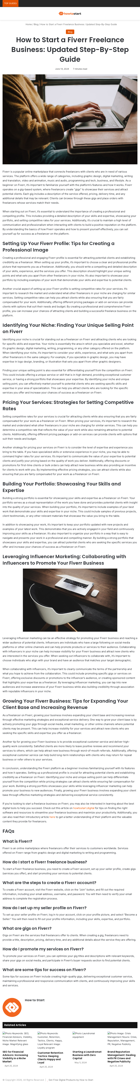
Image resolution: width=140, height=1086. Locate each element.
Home (28, 24)
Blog (36, 24)
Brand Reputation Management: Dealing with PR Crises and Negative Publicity (122, 1056)
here (52, 817)
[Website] (27, 1006)
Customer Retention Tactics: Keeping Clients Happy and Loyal (50, 1057)
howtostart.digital (83, 808)
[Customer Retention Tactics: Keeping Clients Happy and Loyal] (52, 1041)
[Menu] (135, 15)
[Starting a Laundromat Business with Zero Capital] (87, 1040)
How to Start (35, 1000)
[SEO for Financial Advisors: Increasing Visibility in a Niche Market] (17, 1040)
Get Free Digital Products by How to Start (71, 1079)
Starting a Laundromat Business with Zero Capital (87, 1055)
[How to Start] (70, 13)
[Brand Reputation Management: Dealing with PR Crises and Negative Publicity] (122, 1040)
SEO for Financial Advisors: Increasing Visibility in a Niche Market (15, 1056)
